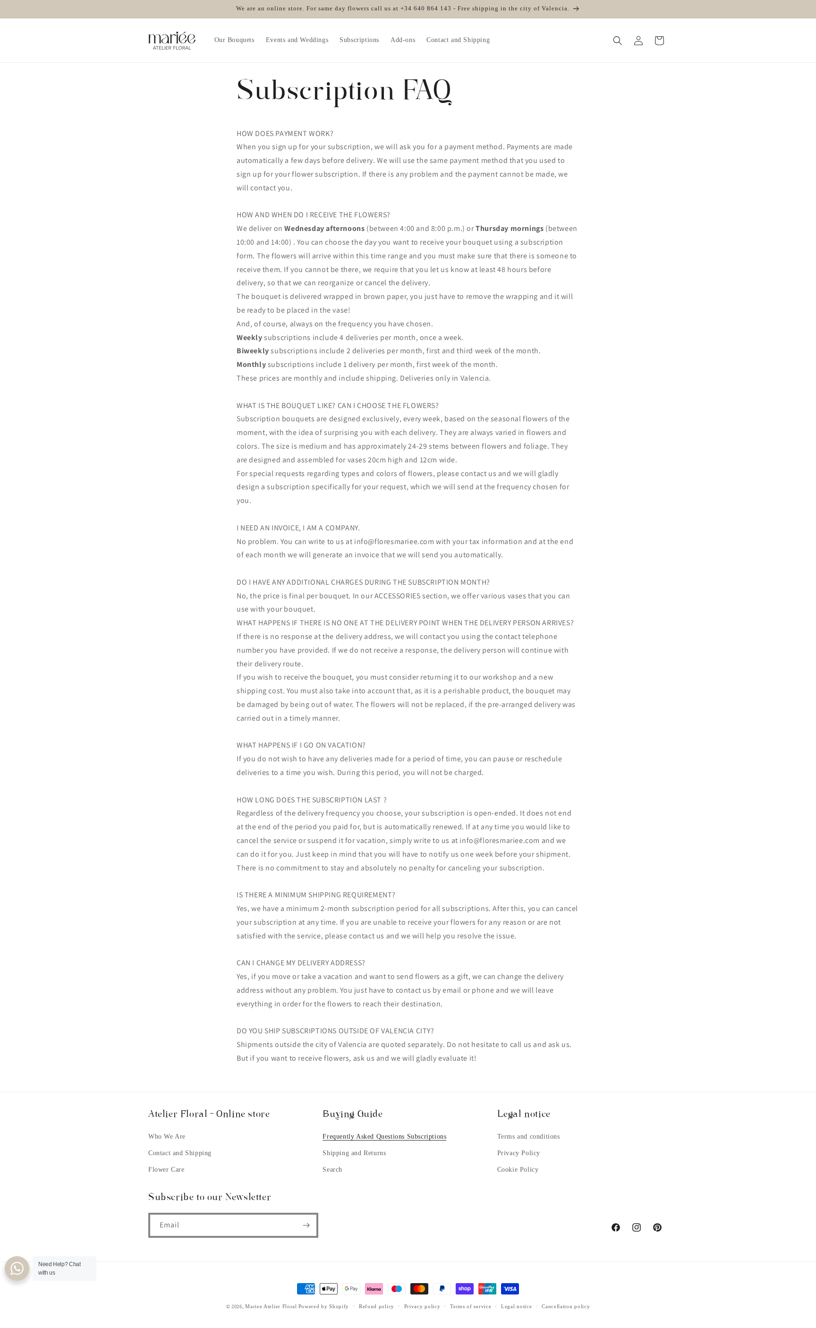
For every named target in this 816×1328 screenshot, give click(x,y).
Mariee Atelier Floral (271, 1306)
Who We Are (167, 1136)
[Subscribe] (306, 1225)
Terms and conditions (528, 1136)
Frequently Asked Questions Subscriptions (384, 1136)
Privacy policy (422, 1306)
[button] (617, 40)
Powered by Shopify (323, 1306)
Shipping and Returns (354, 1153)
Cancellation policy (566, 1306)
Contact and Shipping (180, 1153)
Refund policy (376, 1306)
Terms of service (470, 1306)
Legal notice (516, 1306)
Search (332, 1169)
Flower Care (166, 1169)
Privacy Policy (518, 1153)
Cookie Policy (518, 1169)
